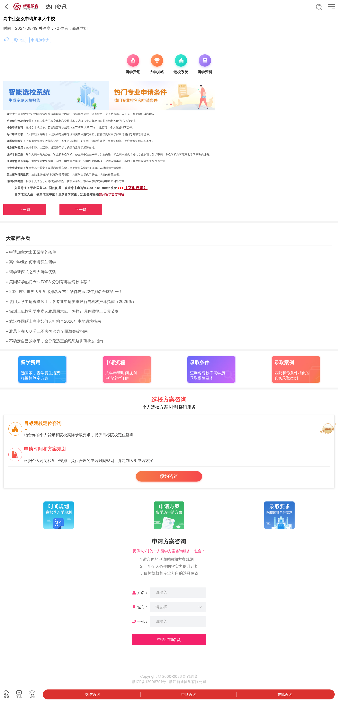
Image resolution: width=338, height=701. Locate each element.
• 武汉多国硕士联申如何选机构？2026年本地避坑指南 (53, 321)
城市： (142, 607)
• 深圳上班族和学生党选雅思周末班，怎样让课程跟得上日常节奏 (62, 311)
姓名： (142, 592)
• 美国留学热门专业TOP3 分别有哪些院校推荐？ (48, 281)
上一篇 (24, 209)
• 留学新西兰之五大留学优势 (31, 271)
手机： (142, 621)
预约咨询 (169, 476)
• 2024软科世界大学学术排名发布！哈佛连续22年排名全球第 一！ (64, 291)
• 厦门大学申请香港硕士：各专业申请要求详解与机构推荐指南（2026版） (71, 301)
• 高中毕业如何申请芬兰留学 (31, 261)
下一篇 (80, 209)
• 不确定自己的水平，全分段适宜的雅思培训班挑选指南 (54, 340)
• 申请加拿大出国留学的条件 (31, 252)
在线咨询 (284, 694)
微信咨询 (92, 694)
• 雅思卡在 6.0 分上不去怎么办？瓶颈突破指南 (47, 331)
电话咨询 (188, 694)
